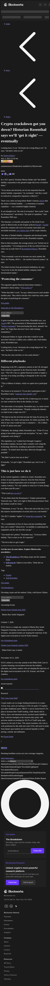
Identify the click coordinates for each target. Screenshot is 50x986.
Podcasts (7, 917)
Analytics (7, 932)
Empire (8, 575)
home (8, 24)
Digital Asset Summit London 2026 (14, 645)
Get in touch (28, 882)
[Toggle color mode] (45, 5)
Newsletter (5, 303)
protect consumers (9, 326)
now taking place (23, 231)
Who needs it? (26, 288)
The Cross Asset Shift (9, 698)
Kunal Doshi (8, 737)
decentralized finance (29, 249)
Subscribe (37, 851)
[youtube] (6, 906)
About (6, 942)
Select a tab (5, 761)
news (8, 70)
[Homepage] (13, 4)
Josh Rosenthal (11, 578)
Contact (7, 950)
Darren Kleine (8, 156)
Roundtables (9, 928)
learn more (13, 640)
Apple (45, 225)
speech (42, 201)
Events (6, 924)
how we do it (16, 493)
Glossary (7, 979)
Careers (7, 946)
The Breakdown (7, 588)
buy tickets (5, 640)
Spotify (39, 225)
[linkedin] (11, 906)
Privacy (6, 971)
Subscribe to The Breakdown (12, 308)
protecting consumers (34, 516)
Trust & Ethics (9, 967)
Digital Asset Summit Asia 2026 (13, 610)
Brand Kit (7, 954)
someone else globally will (26, 394)
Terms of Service (10, 975)
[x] (16, 906)
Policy (8, 117)
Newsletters (8, 920)
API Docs (7, 963)
